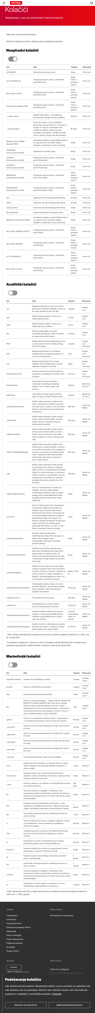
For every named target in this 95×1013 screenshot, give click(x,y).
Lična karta (11, 919)
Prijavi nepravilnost (14, 939)
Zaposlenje (11, 931)
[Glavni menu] (3, 2)
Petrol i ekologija (13, 935)
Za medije (10, 947)
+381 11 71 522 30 (13, 972)
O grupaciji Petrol (14, 923)
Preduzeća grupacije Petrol (18, 927)
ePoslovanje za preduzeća (61, 915)
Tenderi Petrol (12, 951)
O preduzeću (12, 915)
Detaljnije (56, 994)
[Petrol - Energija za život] (16, 3)
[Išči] (91, 2)
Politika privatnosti (14, 943)
